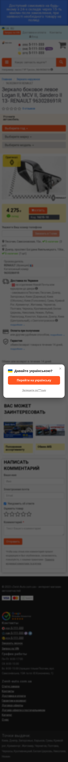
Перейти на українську (34, 380)
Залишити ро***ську (34, 390)
